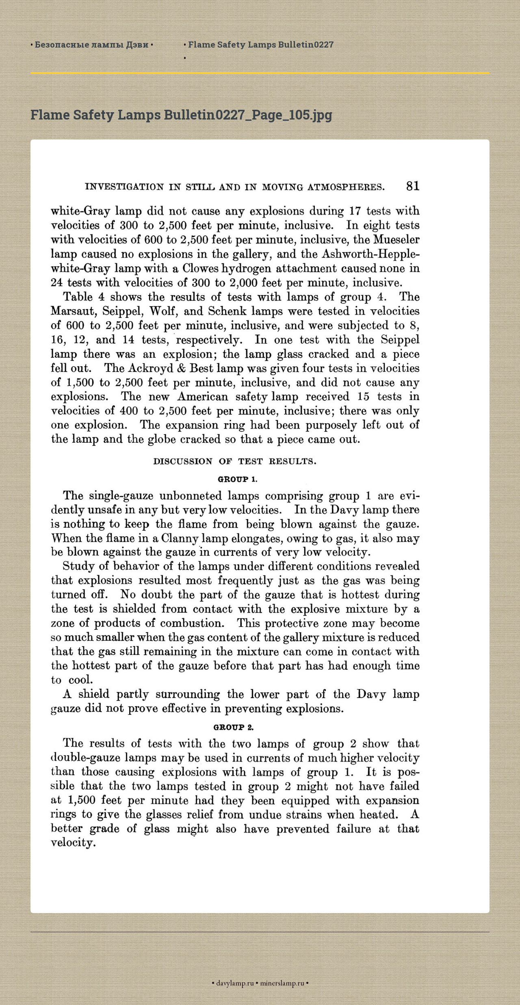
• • (91, 44)
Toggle (19, 20)
